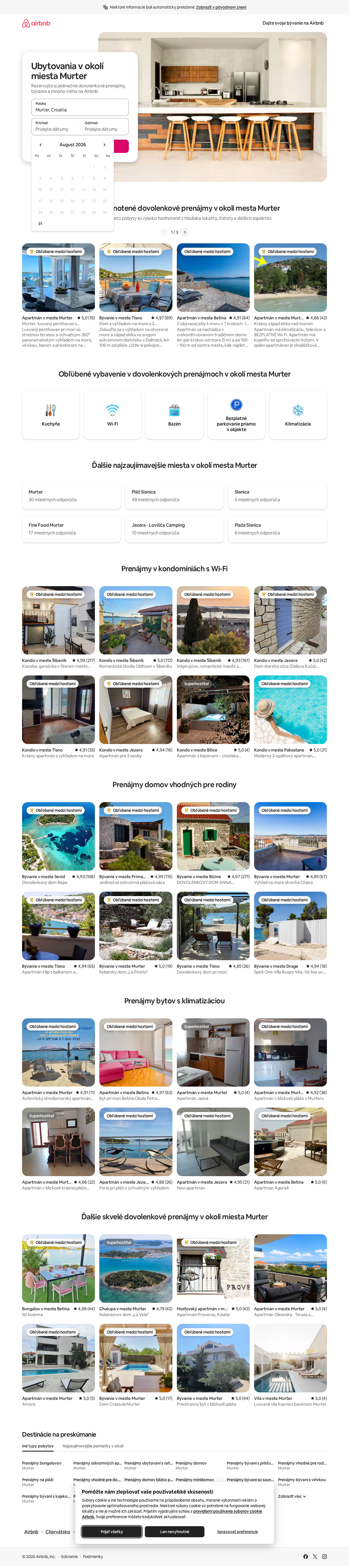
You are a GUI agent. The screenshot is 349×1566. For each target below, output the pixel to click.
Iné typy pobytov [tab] (38, 1446)
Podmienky (93, 1556)
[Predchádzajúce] (164, 232)
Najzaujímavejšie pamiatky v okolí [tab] (93, 1446)
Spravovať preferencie (237, 1531)
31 (40, 223)
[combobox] (80, 109)
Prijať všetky (111, 1531)
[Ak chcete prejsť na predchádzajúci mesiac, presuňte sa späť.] (40, 145)
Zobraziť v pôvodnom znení (221, 7)
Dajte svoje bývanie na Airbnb (293, 23)
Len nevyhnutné (174, 1531)
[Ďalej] (184, 232)
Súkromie (69, 1556)
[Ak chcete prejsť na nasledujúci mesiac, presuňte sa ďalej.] (104, 145)
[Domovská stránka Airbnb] (36, 23)
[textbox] (56, 129)
